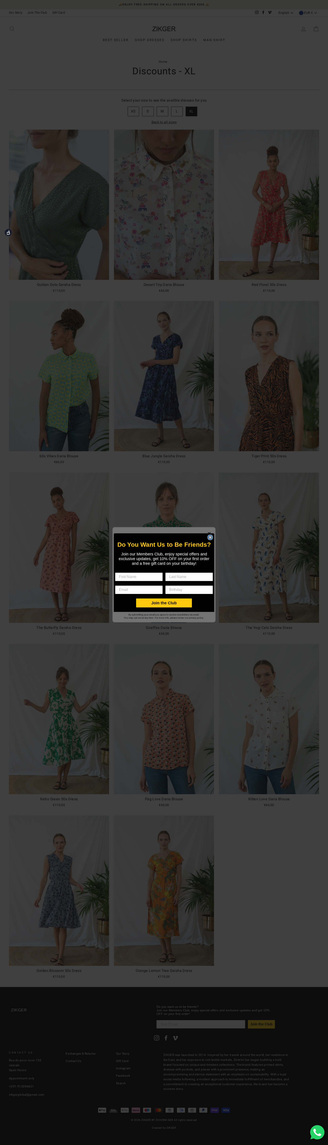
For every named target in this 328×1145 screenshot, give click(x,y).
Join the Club (164, 603)
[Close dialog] (210, 537)
